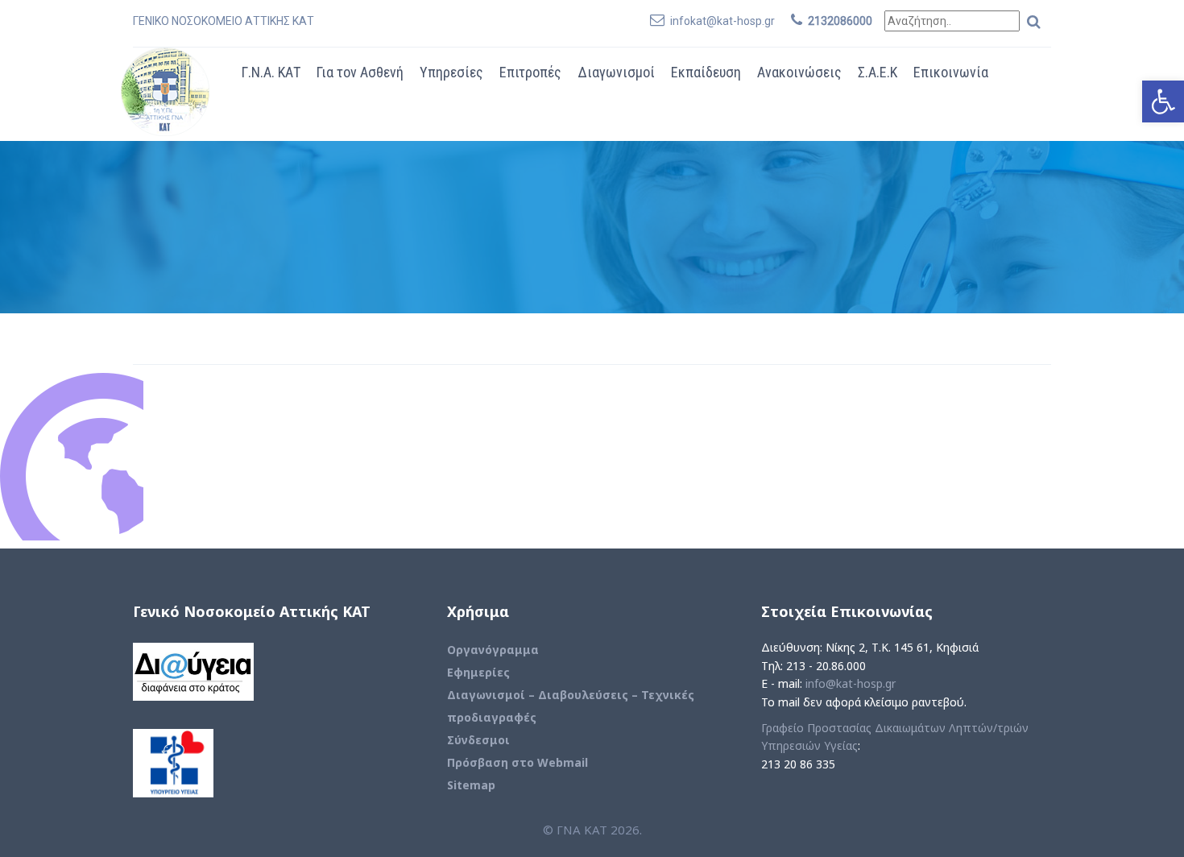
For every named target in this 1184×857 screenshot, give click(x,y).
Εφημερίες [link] (478, 672)
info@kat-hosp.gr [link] (850, 683)
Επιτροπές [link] (530, 72)
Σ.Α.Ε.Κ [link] (877, 72)
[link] (1163, 101)
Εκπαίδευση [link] (706, 72)
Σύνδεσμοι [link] (478, 739)
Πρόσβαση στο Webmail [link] (517, 762)
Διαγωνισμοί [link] (616, 72)
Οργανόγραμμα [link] (493, 649)
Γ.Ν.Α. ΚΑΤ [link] (271, 72)
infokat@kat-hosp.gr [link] (722, 20)
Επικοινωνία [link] (950, 72)
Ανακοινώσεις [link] (799, 72)
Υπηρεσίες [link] (451, 72)
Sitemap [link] (471, 785)
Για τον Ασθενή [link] (360, 72)
